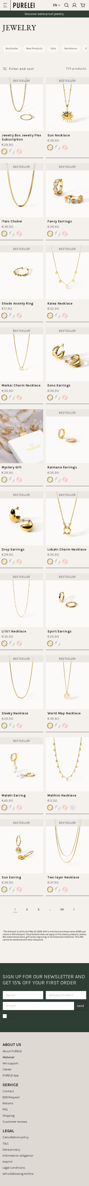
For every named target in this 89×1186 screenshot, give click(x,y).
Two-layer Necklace (63, 877)
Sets (53, 48)
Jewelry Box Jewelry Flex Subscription (21, 137)
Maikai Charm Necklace (21, 385)
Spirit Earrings (60, 631)
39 (62, 909)
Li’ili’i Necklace (14, 631)
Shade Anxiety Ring (17, 303)
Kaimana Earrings (62, 467)
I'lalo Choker (12, 221)
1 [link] (15, 909)
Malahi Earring (14, 795)
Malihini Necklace (62, 795)
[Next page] (73, 909)
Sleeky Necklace (15, 713)
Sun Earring (11, 877)
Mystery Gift (11, 467)
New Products (34, 48)
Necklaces (70, 48)
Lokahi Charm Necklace (67, 549)
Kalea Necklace (60, 303)
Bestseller (12, 48)
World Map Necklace (64, 713)
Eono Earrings (59, 385)
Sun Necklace (59, 135)
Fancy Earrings (60, 221)
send (80, 1006)
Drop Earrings (13, 549)
